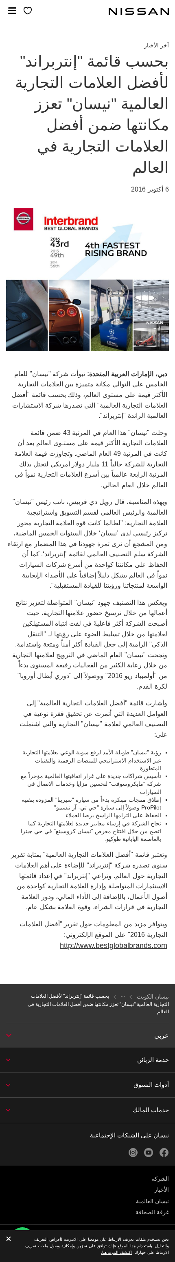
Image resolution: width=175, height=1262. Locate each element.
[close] (8, 1239)
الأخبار (161, 1189)
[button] (12, 11)
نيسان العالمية (152, 1201)
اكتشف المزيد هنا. (116, 1252)
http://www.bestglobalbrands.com (113, 945)
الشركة (160, 1178)
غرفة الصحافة (152, 1212)
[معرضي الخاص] (27, 11)
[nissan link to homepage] (139, 11)
